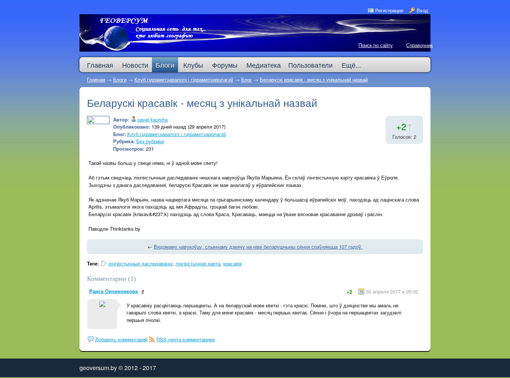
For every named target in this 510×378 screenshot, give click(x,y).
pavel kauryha (152, 119)
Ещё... (351, 65)
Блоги (165, 65)
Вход (422, 10)
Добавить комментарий (121, 339)
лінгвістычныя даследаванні (140, 263)
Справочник (419, 45)
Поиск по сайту (375, 45)
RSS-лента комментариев (185, 339)
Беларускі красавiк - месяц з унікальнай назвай (314, 79)
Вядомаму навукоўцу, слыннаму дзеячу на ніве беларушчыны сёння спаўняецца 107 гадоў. (258, 246)
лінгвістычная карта (197, 263)
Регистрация (389, 10)
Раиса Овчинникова (113, 291)
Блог (246, 79)
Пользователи (310, 65)
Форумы (224, 65)
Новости (135, 65)
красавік (232, 263)
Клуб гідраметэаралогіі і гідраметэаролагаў (183, 79)
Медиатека (263, 65)
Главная (96, 79)
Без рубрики (150, 141)
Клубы (193, 65)
